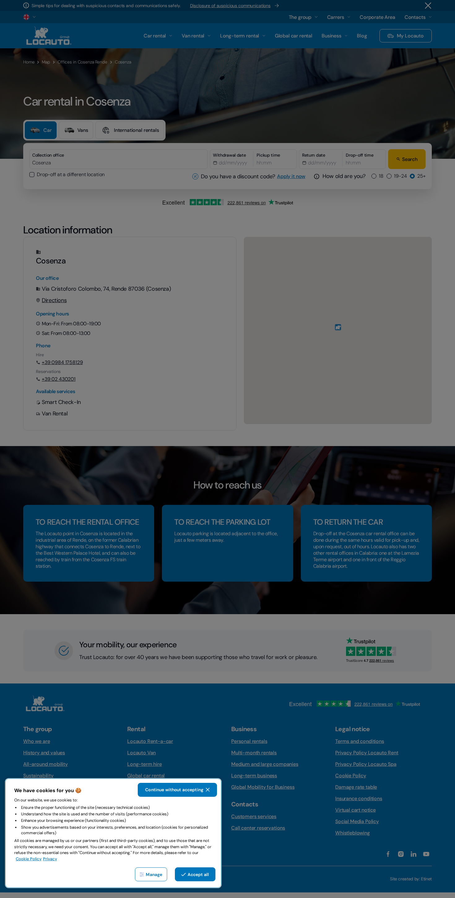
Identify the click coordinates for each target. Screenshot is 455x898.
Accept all (198, 874)
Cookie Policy (28, 858)
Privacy (50, 858)
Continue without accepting (174, 789)
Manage (154, 874)
